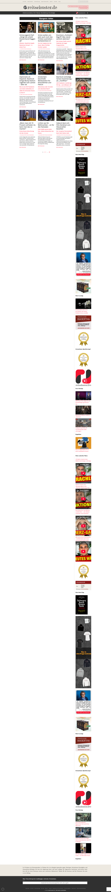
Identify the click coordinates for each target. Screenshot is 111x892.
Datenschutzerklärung (81, 888)
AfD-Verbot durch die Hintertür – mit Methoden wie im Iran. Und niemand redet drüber (83, 101)
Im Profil (24, 1)
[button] (87, 12)
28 (49, 152)
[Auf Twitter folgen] (81, 2)
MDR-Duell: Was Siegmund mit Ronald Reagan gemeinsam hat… (83, 402)
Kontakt (55, 1)
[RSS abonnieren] (85, 2)
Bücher (51, 1)
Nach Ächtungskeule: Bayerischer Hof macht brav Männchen (82, 824)
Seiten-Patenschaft (44, 1)
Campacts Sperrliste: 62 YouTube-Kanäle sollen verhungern (81, 429)
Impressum (73, 888)
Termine (42, 888)
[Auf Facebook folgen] (79, 2)
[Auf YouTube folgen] (87, 2)
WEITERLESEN (23, 59)
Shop (59, 1)
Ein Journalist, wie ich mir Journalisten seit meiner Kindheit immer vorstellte (82, 311)
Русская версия (67, 888)
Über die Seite (30, 1)
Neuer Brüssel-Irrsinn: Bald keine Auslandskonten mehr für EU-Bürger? (83, 840)
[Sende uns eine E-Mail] (83, 2)
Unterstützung (37, 1)
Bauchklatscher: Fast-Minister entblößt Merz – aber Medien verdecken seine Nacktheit (83, 74)
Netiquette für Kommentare (58, 888)
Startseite (27, 888)
